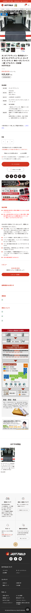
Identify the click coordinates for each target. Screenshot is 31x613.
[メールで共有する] (24, 176)
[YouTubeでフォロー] (20, 558)
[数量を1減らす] (3, 141)
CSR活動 (18, 585)
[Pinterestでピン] (19, 176)
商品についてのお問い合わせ (11, 153)
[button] (6, 71)
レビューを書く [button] (15, 275)
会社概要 (5, 572)
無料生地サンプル (20, 598)
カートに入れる (15, 164)
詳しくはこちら (23, 538)
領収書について (6, 598)
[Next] (28, 26)
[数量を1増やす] (12, 141)
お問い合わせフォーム (7, 534)
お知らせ (5, 583)
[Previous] (2, 26)
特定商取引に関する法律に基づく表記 (22, 603)
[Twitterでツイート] (7, 176)
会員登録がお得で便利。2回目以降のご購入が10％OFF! (15, 1)
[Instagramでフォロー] (11, 558)
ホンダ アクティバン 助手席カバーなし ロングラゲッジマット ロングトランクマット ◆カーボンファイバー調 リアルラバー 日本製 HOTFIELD (8, 466)
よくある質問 (23, 153)
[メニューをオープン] (29, 5)
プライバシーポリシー (21, 600)
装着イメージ (6, 585)
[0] (25, 5)
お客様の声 (18, 583)
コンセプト (5, 570)
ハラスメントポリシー (8, 602)
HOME (2, 9)
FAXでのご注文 (6, 600)
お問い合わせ (6, 595)
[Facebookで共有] (11, 176)
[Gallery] (15, 31)
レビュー (18, 572)
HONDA (8, 9)
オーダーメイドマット (21, 570)
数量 (3, 137)
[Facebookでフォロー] (15, 558)
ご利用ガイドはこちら (23, 510)
